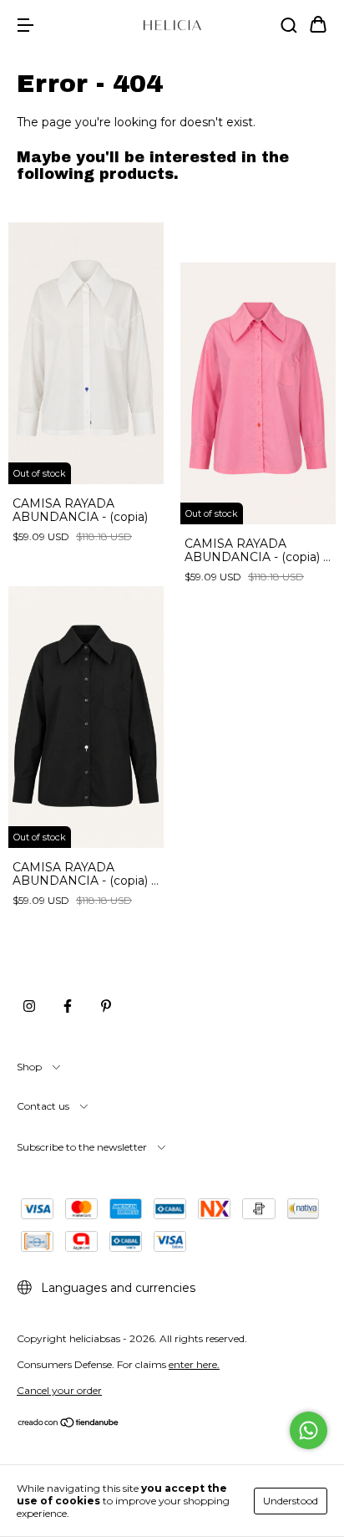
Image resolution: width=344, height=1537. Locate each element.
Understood (290, 1500)
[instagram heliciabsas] (29, 1006)
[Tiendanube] (69, 1424)
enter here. (194, 1364)
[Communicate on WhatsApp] (308, 1430)
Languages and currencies (116, 1287)
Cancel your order (59, 1390)
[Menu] (25, 25)
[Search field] (289, 25)
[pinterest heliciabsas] (106, 1006)
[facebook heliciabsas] (67, 1006)
